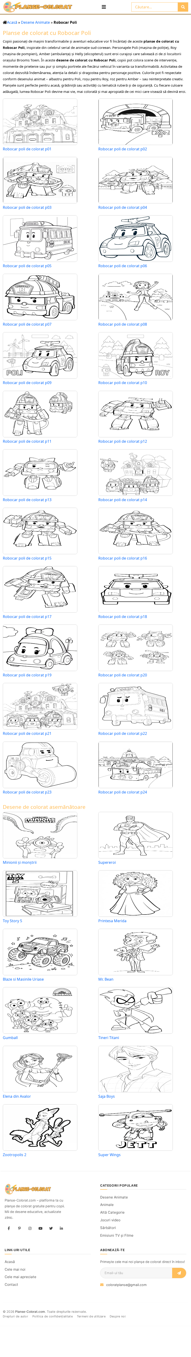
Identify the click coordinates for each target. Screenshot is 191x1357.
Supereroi (107, 862)
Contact (11, 1284)
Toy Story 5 (12, 920)
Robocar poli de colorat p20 (122, 675)
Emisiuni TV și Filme (116, 1235)
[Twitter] (51, 1228)
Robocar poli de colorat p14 (122, 500)
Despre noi (118, 1316)
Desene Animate (35, 22)
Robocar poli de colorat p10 (122, 383)
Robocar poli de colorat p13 (27, 500)
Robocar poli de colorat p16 (122, 558)
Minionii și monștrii (20, 862)
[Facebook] (9, 1228)
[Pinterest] (19, 1228)
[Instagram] (30, 1228)
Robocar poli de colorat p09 (27, 383)
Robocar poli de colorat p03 (27, 207)
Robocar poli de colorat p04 (122, 207)
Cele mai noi (15, 1269)
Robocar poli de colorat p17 (27, 616)
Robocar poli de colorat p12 (122, 441)
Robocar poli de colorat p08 (122, 324)
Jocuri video (110, 1220)
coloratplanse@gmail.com (126, 1285)
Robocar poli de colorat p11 (27, 441)
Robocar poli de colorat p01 (27, 149)
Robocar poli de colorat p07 (27, 324)
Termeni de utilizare (91, 1316)
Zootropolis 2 (14, 1154)
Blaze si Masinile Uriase (23, 979)
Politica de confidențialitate (52, 1316)
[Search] (183, 7)
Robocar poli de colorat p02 (122, 149)
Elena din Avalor (17, 1096)
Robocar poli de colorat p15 (27, 558)
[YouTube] (40, 1228)
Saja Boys (106, 1096)
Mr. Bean (105, 979)
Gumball (10, 1037)
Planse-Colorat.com (30, 1311)
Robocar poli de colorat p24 (122, 792)
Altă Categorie (112, 1212)
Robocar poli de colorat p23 (27, 792)
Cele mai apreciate (20, 1277)
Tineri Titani (108, 1037)
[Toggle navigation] (104, 6)
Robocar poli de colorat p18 (122, 616)
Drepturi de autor (15, 1316)
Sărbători (108, 1227)
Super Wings (109, 1154)
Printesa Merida (112, 920)
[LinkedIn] (61, 1228)
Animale (107, 1204)
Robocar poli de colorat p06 (122, 266)
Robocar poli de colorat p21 (27, 733)
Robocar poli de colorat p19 (27, 675)
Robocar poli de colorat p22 (122, 733)
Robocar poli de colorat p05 (27, 266)
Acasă (12, 22)
